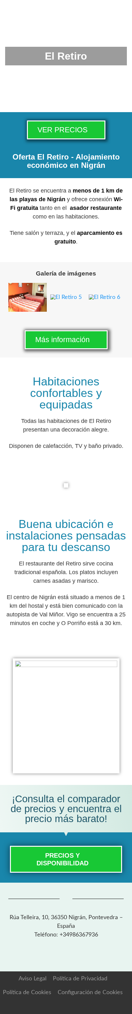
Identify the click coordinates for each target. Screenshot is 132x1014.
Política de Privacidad (80, 979)
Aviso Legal (32, 979)
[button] (16, 298)
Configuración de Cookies (90, 992)
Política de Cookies (27, 992)
